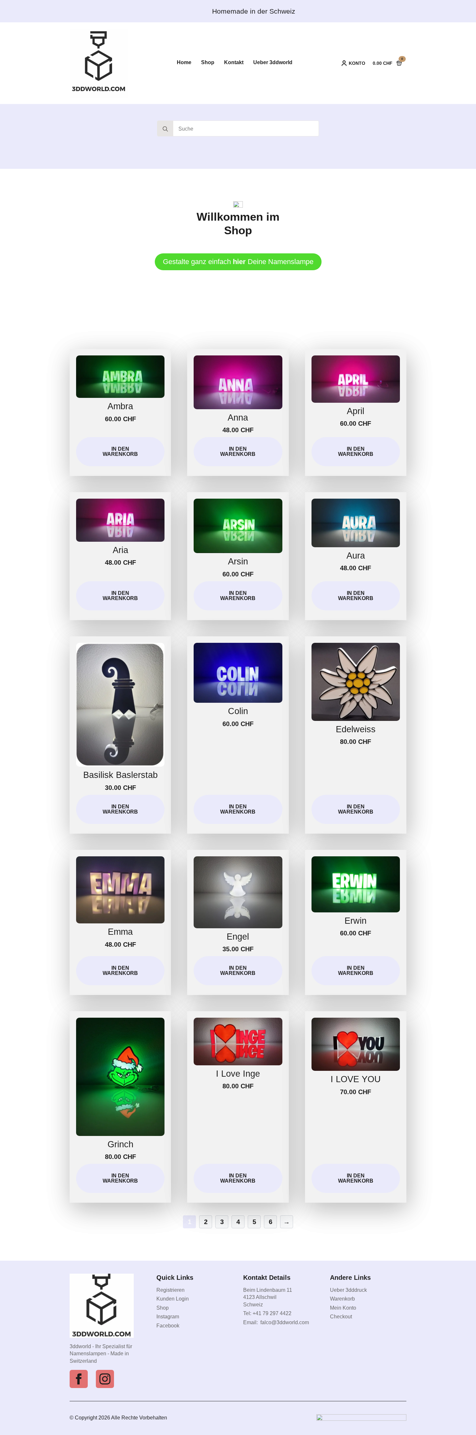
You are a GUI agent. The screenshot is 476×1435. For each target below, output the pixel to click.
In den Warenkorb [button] (120, 451)
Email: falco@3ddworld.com (276, 1322)
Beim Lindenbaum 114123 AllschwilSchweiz (267, 1297)
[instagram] (105, 1379)
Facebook (167, 1325)
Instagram (167, 1316)
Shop (162, 1308)
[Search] (165, 129)
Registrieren (170, 1290)
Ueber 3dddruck (348, 1290)
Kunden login (172, 1299)
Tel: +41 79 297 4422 (267, 1313)
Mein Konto (343, 1308)
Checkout (341, 1316)
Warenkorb (342, 1299)
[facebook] (79, 1379)
